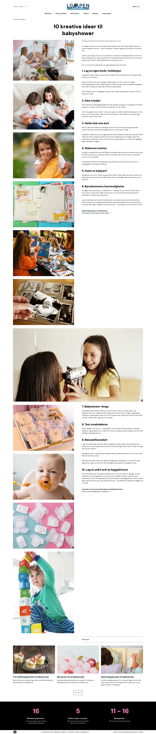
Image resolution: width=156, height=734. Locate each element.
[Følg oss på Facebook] (15, 732)
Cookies (115, 732)
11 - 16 (20, 6)
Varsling (141, 732)
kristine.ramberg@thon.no (82, 732)
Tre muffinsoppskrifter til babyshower (31, 677)
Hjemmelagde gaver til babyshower (117, 677)
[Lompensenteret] (78, 6)
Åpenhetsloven (134, 732)
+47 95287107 (70, 732)
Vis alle (79, 692)
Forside (15, 19)
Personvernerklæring (123, 732)
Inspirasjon (22, 19)
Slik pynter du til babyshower (70, 677)
